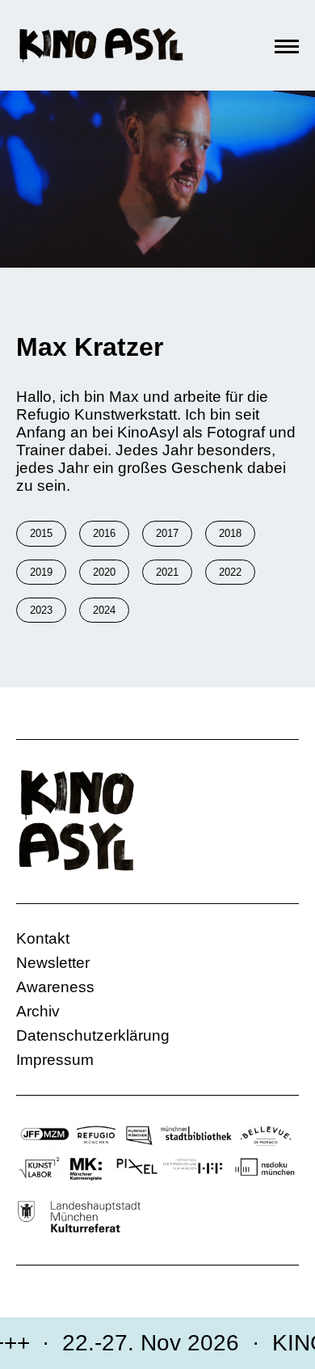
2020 (104, 572)
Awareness (55, 986)
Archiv (38, 1011)
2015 (41, 533)
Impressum (55, 1059)
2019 (41, 572)
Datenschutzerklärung (93, 1035)
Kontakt (42, 938)
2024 (104, 610)
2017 (167, 533)
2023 (41, 610)
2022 (230, 572)
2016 (104, 533)
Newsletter (53, 962)
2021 (167, 572)
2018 (230, 533)
